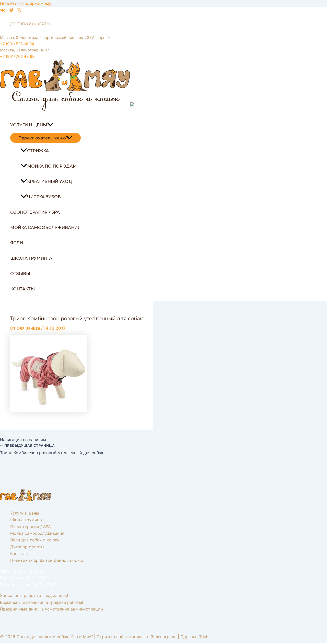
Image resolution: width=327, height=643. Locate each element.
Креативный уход (49, 181)
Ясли (16, 243)
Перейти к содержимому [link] (25, 3)
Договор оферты (30, 23)
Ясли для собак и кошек (35, 539)
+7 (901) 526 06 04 (17, 43)
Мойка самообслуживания (45, 227)
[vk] (2, 11)
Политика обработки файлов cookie (46, 560)
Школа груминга (31, 258)
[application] (50, 125)
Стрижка (38, 150)
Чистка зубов (44, 196)
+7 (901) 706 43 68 (17, 56)
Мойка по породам (52, 166)
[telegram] (10, 11)
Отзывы (20, 273)
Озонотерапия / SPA (35, 212)
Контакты (22, 289)
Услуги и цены (28, 125)
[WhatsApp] (18, 11)
